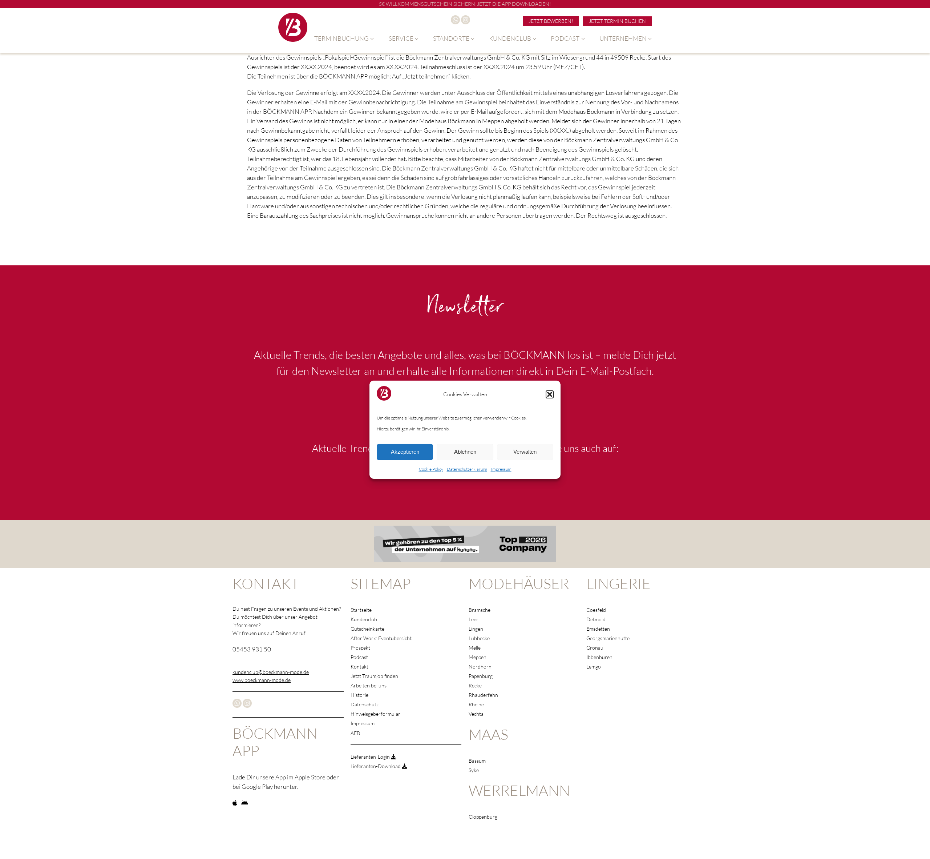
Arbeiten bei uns (369, 685)
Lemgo (593, 666)
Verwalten (525, 452)
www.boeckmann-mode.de (261, 680)
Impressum (501, 469)
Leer (473, 619)
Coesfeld (596, 610)
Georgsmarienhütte (608, 638)
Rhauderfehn (483, 695)
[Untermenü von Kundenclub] (534, 38)
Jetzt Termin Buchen (617, 21)
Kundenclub (364, 619)
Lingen (476, 629)
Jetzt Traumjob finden (374, 676)
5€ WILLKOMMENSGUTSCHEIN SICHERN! (428, 4)
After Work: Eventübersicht (381, 638)
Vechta (476, 714)
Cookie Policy (431, 469)
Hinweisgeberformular (375, 714)
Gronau (594, 648)
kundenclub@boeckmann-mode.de (270, 672)
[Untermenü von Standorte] (472, 38)
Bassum (477, 761)
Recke (475, 685)
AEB (355, 733)
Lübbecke (479, 638)
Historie (359, 695)
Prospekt (360, 648)
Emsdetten (598, 629)
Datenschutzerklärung (467, 469)
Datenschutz (365, 704)
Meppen (477, 657)
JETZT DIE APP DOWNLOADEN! (514, 4)
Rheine (476, 704)
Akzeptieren (405, 452)
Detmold (596, 619)
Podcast (359, 657)
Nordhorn (480, 666)
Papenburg (481, 676)
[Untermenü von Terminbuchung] (372, 38)
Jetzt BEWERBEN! (551, 21)
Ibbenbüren (599, 657)
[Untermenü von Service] (416, 38)
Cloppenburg (483, 817)
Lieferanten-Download (376, 766)
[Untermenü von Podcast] (583, 38)
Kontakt (359, 666)
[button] (549, 394)
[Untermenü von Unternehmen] (650, 38)
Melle (475, 648)
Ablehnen (465, 452)
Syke (474, 770)
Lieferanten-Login (371, 757)
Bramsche (479, 610)
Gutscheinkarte (367, 629)
